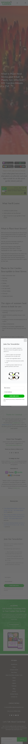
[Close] (25, 340)
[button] (14, 376)
